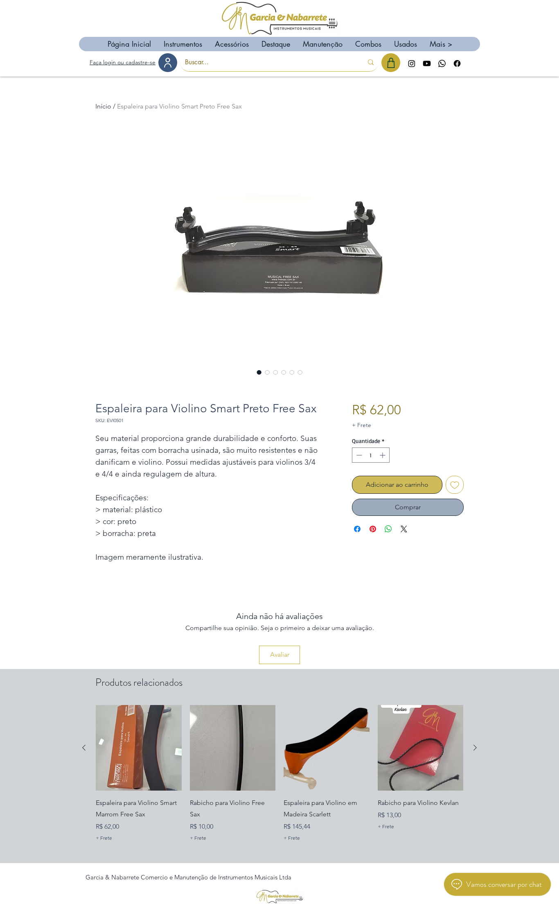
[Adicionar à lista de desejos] (455, 485)
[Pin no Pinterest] (373, 529)
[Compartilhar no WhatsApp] (388, 529)
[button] (182, 44)
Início (103, 106)
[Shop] (390, 62)
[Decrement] (358, 455)
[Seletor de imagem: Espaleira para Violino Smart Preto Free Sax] (259, 372)
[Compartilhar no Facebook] (357, 529)
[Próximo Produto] (475, 748)
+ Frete (361, 425)
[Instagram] (411, 63)
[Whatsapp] (441, 63)
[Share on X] (404, 529)
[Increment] (383, 455)
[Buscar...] (371, 62)
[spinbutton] (370, 455)
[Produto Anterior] (84, 748)
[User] (167, 62)
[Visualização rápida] (139, 748)
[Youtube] (426, 63)
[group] (279, 780)
